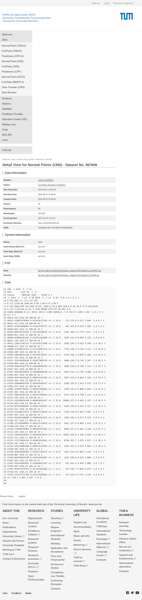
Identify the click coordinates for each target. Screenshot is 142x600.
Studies (57, 510)
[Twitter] (132, 592)
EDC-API (7, 134)
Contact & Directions (14, 558)
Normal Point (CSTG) (13, 76)
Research (36, 510)
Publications (9, 527)
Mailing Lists (9, 124)
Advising (55, 543)
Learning (55, 522)
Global (102, 510)
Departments (10, 531)
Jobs (5, 593)
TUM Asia (101, 526)
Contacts (55, 588)
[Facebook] (127, 592)
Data (4, 39)
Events (77, 540)
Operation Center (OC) (14, 119)
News (6, 522)
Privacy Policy (6, 496)
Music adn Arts (82, 535)
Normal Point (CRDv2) (14, 45)
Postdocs (33, 571)
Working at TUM (11, 549)
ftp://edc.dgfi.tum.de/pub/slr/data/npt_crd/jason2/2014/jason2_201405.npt (68, 275)
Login (106, 3)
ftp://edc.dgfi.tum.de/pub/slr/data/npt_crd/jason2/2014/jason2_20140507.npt (69, 270)
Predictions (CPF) (11, 71)
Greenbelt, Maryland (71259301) (51, 185)
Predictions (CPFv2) (13, 56)
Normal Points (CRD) (25, 159)
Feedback (16, 593)
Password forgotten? (123, 3)
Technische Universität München (20, 21)
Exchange (101, 539)
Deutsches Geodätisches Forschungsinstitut (27, 17)
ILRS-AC (7, 150)
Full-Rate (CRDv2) (12, 50)
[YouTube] (137, 592)
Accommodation (82, 526)
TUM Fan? (8, 554)
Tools (5, 129)
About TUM (11, 510)
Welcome (7, 34)
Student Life (80, 522)
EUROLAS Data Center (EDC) (19, 14)
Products (7, 98)
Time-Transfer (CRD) (13, 87)
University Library (12, 536)
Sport (76, 531)
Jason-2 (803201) (45, 180)
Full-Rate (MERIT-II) (13, 82)
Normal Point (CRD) (13, 61)
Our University (10, 518)
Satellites (7, 108)
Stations (6, 103)
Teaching (56, 518)
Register (96, 3)
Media (28, 593)
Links (5, 140)
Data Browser (9, 92)
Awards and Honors (13, 540)
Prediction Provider (12, 114)
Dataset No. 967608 (44, 159)
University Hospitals (13, 545)
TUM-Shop (80, 565)
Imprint (22, 496)
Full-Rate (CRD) (10, 66)
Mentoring (79, 544)
